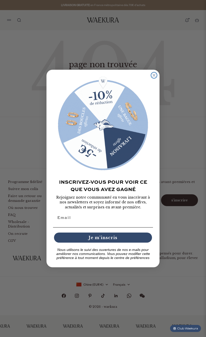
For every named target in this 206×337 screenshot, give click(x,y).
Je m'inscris (103, 237)
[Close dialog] (154, 75)
